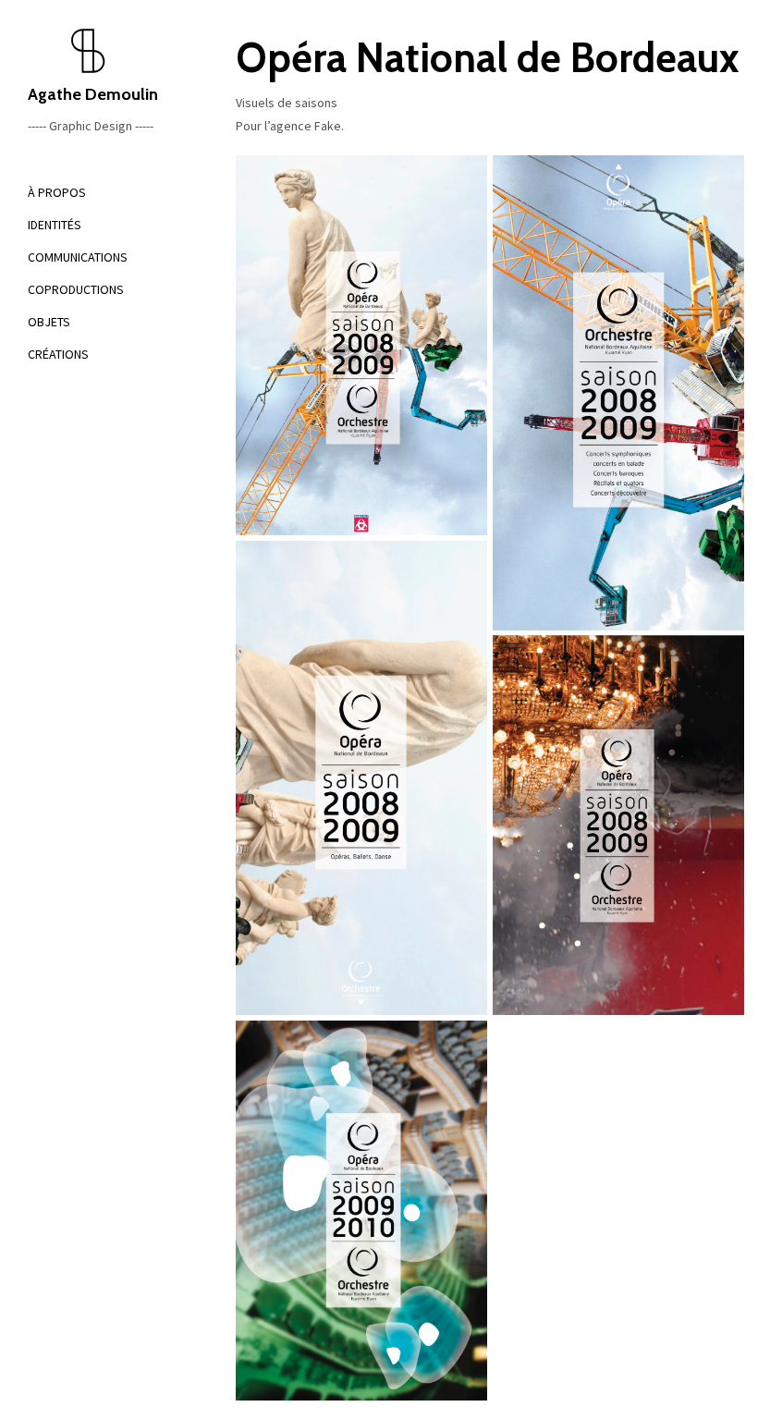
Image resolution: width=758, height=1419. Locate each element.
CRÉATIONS (58, 354)
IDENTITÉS (54, 224)
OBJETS (49, 321)
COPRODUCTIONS (76, 289)
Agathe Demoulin (93, 94)
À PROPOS (57, 192)
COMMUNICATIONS (78, 257)
